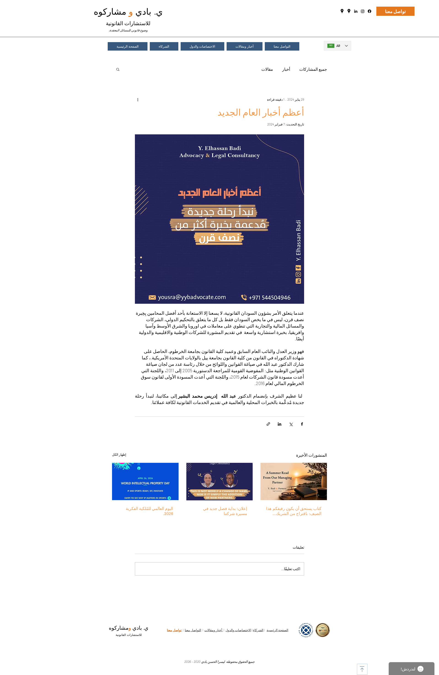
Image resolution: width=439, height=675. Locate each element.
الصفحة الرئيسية (277, 630)
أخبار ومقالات (213, 630)
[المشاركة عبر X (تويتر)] (291, 424)
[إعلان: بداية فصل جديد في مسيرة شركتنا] (219, 481)
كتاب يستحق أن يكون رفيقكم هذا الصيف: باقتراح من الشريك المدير (293, 511)
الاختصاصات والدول (238, 630)
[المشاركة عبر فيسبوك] (302, 424)
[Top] (362, 669)
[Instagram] (362, 11)
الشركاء (258, 630)
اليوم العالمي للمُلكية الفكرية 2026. (149, 511)
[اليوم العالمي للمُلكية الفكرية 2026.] (145, 481)
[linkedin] (355, 11)
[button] (118, 69)
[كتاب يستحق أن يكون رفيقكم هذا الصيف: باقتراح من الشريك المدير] (293, 481)
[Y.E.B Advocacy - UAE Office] (349, 11)
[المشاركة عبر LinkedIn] (279, 424)
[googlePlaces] (342, 11)
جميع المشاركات (313, 69)
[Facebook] (369, 11)
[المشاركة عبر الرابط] (268, 424)
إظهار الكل (119, 454)
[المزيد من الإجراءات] (137, 99)
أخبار (286, 69)
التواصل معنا (193, 630)
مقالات (267, 69)
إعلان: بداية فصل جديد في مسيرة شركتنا (225, 511)
